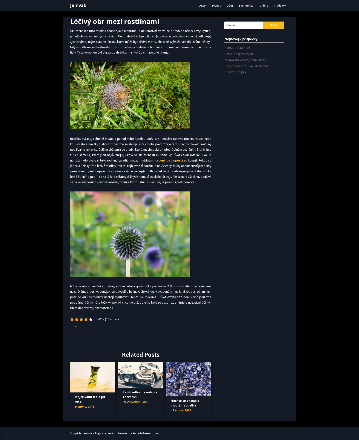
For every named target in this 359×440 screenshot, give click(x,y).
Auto (202, 5)
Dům (230, 5)
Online (264, 5)
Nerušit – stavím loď (237, 47)
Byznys (216, 5)
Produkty (280, 5)
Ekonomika (246, 5)
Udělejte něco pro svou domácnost (246, 66)
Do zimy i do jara (235, 72)
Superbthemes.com (145, 433)
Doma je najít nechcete (239, 54)
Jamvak (78, 5)
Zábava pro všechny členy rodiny (245, 60)
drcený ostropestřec (171, 160)
